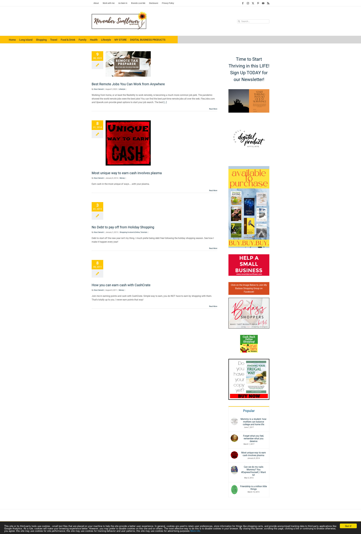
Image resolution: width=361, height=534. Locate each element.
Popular (249, 411)
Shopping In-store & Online (130, 232)
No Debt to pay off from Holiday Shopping (123, 227)
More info (195, 530)
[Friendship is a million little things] (234, 486)
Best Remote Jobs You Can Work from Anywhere (128, 84)
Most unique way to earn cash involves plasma (127, 173)
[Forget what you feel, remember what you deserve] (234, 436)
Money (122, 178)
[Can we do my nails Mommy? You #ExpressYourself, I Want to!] (234, 467)
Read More (213, 109)
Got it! (348, 526)
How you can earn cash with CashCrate (121, 285)
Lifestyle (122, 89)
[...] (165, 102)
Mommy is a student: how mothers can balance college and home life (253, 422)
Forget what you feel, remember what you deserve (253, 439)
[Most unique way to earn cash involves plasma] (234, 453)
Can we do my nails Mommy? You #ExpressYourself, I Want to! (253, 471)
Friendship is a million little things (253, 487)
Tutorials (143, 232)
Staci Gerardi (99, 89)
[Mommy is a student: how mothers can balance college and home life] (234, 419)
